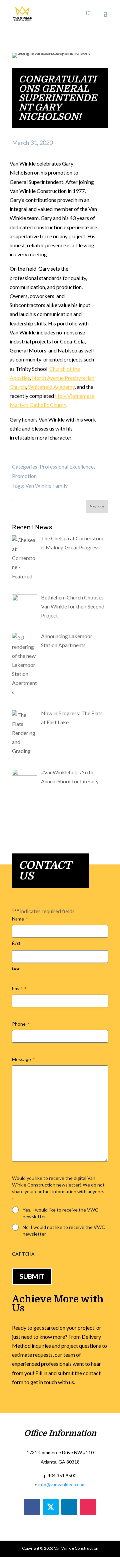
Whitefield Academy (51, 386)
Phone (20, 1024)
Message (23, 1059)
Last (16, 968)
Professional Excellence (67, 466)
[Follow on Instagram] (88, 1507)
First (16, 943)
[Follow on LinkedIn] (69, 1507)
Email (19, 988)
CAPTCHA (23, 1254)
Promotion (24, 476)
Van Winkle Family (46, 485)
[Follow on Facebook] (32, 1507)
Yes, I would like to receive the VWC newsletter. (60, 1213)
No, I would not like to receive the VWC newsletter (64, 1230)
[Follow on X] (51, 1507)
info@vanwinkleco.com (62, 1484)
